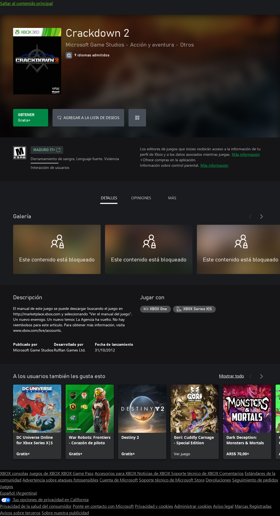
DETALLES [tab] (109, 197)
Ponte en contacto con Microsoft (103, 506)
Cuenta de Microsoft (119, 480)
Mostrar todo (231, 376)
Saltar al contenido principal (26, 3)
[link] (37, 422)
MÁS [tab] (172, 197)
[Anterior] (250, 216)
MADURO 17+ (44, 150)
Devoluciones (218, 480)
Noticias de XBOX (154, 473)
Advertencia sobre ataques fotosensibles (60, 480)
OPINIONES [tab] (141, 197)
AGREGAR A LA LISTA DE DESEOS (91, 117)
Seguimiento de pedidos (255, 480)
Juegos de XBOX (45, 473)
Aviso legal (223, 506)
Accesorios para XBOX (116, 473)
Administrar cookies (193, 506)
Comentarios (231, 473)
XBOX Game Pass (77, 473)
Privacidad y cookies (154, 506)
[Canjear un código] (137, 117)
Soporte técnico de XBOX (195, 473)
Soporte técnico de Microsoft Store (172, 480)
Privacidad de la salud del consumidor (36, 506)
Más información (246, 154)
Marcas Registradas (253, 506)
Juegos (6, 486)
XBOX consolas (14, 473)
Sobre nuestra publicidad (65, 512)
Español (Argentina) (18, 493)
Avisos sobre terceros (20, 512)
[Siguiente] (261, 216)
